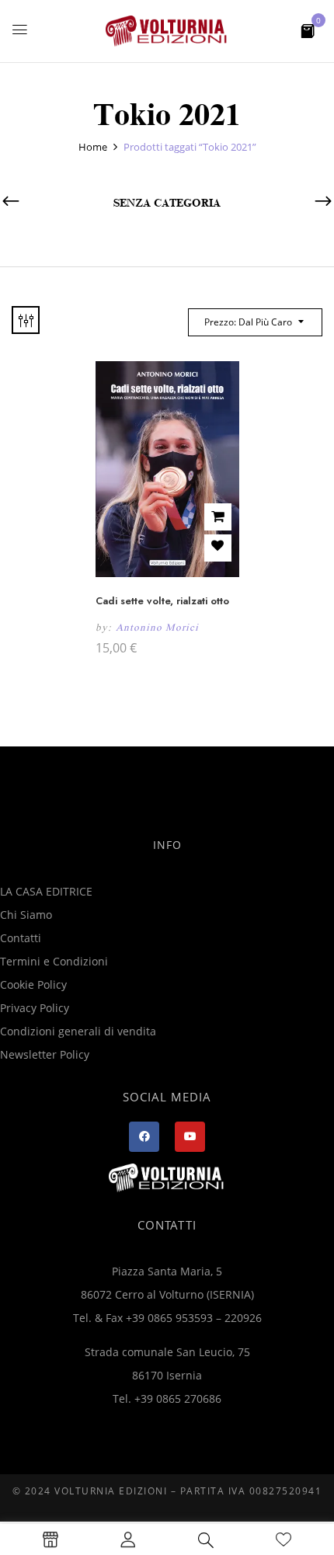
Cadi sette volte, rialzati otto (162, 600)
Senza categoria (167, 203)
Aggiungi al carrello (217, 517)
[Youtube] (190, 1137)
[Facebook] (144, 1137)
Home (92, 147)
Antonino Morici (157, 627)
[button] (308, 30)
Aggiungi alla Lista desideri (217, 548)
